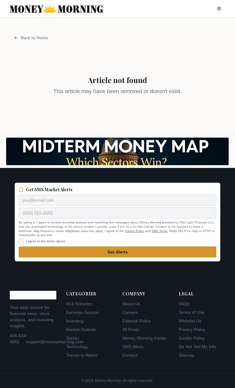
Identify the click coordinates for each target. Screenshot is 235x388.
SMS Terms (159, 231)
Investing (75, 320)
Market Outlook (81, 329)
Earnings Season (82, 312)
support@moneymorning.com (55, 341)
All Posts (130, 329)
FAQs (184, 303)
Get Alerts (117, 251)
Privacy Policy (134, 231)
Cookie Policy (192, 338)
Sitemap (187, 355)
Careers (130, 312)
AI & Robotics (79, 303)
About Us (131, 303)
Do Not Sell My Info (197, 346)
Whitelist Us (190, 320)
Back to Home (34, 37)
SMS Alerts (133, 346)
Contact (129, 355)
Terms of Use (191, 312)
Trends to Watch (82, 355)
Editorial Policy (136, 320)
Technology (77, 346)
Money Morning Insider (144, 338)
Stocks (72, 338)
